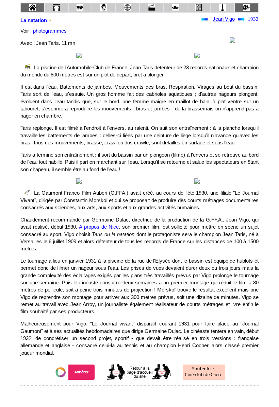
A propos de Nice (99, 227)
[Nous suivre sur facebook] (126, 394)
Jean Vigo (224, 19)
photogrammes (50, 31)
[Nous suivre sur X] (139, 394)
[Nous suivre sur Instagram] (152, 394)
